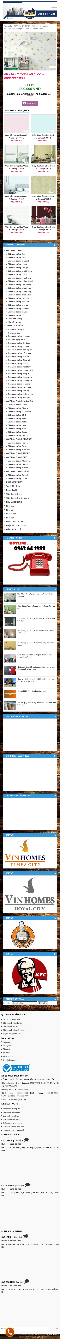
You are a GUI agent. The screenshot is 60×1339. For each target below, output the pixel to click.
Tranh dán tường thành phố (20, 380)
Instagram (7, 1046)
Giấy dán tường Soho (17, 418)
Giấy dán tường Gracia (17, 435)
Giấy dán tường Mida (17, 429)
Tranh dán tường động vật (19, 360)
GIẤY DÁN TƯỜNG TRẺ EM (18, 453)
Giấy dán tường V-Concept (19, 412)
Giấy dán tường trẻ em (12, 1123)
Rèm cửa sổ (11, 518)
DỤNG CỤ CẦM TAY (14, 522)
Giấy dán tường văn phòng (19, 285)
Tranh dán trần (14, 333)
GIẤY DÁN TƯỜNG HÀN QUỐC (19, 401)
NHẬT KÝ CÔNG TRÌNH (16, 526)
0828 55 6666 (22, 1089)
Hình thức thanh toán (11, 1019)
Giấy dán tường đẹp (16, 254)
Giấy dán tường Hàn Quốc (14, 1130)
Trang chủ (8, 26)
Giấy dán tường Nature (17, 422)
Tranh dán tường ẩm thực (19, 343)
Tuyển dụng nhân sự (11, 1034)
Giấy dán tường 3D (16, 315)
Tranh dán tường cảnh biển (19, 387)
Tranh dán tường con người (20, 350)
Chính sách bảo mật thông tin (15, 1030)
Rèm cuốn (10, 506)
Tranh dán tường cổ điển (18, 346)
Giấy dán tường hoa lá (17, 274)
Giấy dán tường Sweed (18, 475)
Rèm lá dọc (11, 514)
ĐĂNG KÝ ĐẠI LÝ (13, 530)
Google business (10, 1060)
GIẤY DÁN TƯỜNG (22, 26)
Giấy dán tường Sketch (18, 408)
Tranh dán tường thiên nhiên (20, 394)
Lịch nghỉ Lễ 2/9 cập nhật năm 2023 (31, 691)
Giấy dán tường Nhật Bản (13, 1127)
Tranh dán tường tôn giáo (19, 384)
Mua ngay (32, 103)
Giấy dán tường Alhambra (19, 461)
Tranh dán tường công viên (19, 353)
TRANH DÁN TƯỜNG (15, 326)
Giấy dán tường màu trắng (19, 278)
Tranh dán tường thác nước (20, 377)
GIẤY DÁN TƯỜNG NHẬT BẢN (19, 439)
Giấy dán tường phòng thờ (19, 295)
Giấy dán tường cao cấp (18, 298)
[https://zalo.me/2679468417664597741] (30, 562)
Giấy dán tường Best (17, 446)
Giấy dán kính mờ (14, 494)
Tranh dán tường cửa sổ (18, 357)
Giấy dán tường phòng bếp (19, 291)
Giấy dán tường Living (17, 405)
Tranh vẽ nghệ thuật (16, 340)
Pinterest (6, 1049)
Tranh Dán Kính (13, 486)
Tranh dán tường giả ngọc (19, 336)
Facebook (7, 1042)
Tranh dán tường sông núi (19, 374)
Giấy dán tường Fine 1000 (19, 450)
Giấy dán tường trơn (17, 257)
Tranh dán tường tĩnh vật (18, 391)
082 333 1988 (22, 1096)
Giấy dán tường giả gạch (18, 261)
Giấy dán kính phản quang (17, 498)
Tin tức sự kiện (13, 589)
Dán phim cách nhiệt (11, 1119)
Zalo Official (8, 1056)
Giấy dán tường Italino (17, 478)
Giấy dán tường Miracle (18, 468)
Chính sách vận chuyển (12, 1023)
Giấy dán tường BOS (17, 415)
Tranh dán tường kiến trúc (19, 397)
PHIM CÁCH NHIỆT (14, 482)
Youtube (6, 1053)
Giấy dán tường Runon (18, 443)
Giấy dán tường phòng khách (20, 281)
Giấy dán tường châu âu (18, 302)
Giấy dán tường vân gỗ (18, 268)
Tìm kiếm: (7, 1003)
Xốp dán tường (14, 322)
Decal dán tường (15, 319)
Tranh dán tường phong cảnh (20, 370)
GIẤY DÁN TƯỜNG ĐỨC (16, 457)
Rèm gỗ (9, 510)
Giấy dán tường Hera (17, 425)
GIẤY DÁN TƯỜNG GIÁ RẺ (17, 471)
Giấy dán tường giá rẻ (17, 312)
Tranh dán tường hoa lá (18, 363)
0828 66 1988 (52, 1093)
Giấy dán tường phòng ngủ (19, 288)
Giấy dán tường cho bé (18, 305)
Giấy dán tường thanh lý (18, 308)
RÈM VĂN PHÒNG (14, 502)
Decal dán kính (12, 490)
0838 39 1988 (22, 1093)
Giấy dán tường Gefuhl (18, 464)
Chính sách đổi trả (10, 1027)
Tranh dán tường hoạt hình (19, 367)
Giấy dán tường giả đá (17, 264)
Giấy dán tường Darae (17, 432)
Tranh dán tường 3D (16, 329)
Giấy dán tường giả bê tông (20, 271)
